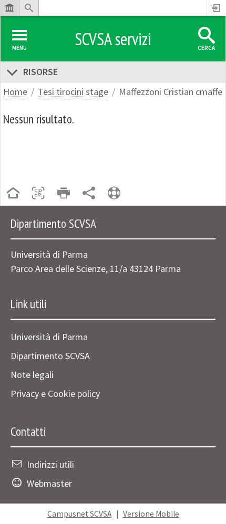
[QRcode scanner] (38, 194)
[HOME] (13, 194)
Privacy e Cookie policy (55, 393)
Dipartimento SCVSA (50, 356)
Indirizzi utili (50, 464)
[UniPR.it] (9, 8)
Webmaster (49, 483)
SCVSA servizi (113, 39)
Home (15, 92)
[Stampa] (63, 194)
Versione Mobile (151, 514)
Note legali (32, 375)
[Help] (114, 194)
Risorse (40, 72)
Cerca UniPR (28, 8)
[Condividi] (88, 194)
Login (216, 8)
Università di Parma (49, 337)
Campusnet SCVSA (79, 514)
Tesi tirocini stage (73, 92)
